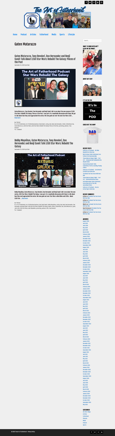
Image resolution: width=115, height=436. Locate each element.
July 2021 (85, 354)
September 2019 (87, 402)
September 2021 (87, 350)
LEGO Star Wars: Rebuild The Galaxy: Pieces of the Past (45, 126)
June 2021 (85, 356)
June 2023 (85, 304)
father (63, 124)
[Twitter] (90, 2)
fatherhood (69, 124)
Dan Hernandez (58, 124)
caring (47, 124)
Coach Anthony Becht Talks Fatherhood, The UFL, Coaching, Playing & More (92, 165)
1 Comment (19, 129)
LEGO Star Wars (27, 126)
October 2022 (86, 321)
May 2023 (85, 306)
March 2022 (86, 337)
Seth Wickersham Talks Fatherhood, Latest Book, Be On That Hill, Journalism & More (91, 183)
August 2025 (86, 247)
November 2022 (87, 319)
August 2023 (86, 299)
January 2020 (86, 393)
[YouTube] (97, 2)
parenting (61, 126)
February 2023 (86, 313)
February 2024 (86, 286)
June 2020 (85, 382)
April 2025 (85, 256)
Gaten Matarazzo (19, 126)
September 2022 (87, 324)
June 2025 (85, 251)
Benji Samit (42, 124)
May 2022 (85, 332)
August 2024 (86, 273)
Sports (62, 34)
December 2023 (87, 291)
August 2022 (86, 326)
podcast (66, 126)
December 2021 (86, 343)
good (74, 206)
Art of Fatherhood (20, 124)
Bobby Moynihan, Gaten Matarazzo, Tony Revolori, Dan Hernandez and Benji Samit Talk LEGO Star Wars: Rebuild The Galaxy (44, 143)
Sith (47, 208)
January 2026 (86, 236)
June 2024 (85, 278)
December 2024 (87, 265)
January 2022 (86, 341)
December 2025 (87, 238)
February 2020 (86, 391)
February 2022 (86, 339)
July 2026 (85, 223)
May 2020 (85, 385)
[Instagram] (93, 2)
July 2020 (85, 380)
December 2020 (87, 369)
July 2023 (85, 302)
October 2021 (86, 348)
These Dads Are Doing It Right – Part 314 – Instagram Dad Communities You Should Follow (92, 160)
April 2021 (85, 361)
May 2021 (85, 358)
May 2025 (85, 254)
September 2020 (87, 376)
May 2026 (85, 227)
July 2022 (85, 328)
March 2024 (86, 284)
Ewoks (49, 206)
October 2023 (86, 295)
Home (15, 34)
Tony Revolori (52, 208)
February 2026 (86, 234)
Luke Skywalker (32, 208)
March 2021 (86, 363)
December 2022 (87, 317)
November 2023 (87, 293)
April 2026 (85, 230)
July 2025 (85, 249)
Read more (18, 118)
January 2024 (86, 289)
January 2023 (86, 315)
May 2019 (85, 404)
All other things (87, 412)
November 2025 (87, 241)
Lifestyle (71, 34)
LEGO (18, 208)
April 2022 (85, 334)
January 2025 (86, 262)
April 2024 (85, 282)
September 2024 (87, 271)
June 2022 (85, 330)
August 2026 (86, 221)
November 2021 (86, 345)
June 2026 (85, 225)
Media (54, 34)
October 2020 (86, 374)
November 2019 (86, 398)
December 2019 (86, 396)
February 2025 (86, 260)
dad (50, 124)
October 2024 (86, 269)
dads (53, 124)
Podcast (24, 34)
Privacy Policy (31, 431)
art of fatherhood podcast (32, 124)
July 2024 (85, 275)
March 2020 (86, 389)
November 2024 (87, 267)
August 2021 (86, 352)
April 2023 (85, 308)
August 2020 (86, 378)
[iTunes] (101, 2)
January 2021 (86, 367)
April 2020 (85, 387)
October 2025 (86, 243)
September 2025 (87, 245)
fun (73, 124)
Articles (33, 34)
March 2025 (86, 258)
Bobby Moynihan (52, 204)
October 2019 (86, 400)
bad (40, 204)
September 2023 (87, 297)
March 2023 (86, 310)
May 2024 (85, 280)
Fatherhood (43, 34)
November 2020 (87, 372)
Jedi (16, 208)
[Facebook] (86, 2)
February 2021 (86, 365)
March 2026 (86, 232)
